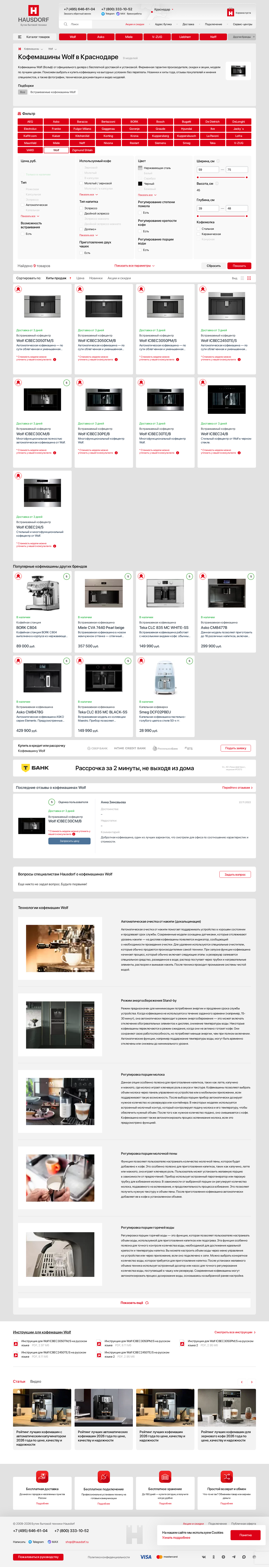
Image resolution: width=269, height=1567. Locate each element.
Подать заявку (235, 748)
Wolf (73, 37)
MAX (122, 13)
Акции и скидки (134, 24)
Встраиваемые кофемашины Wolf (53, 92)
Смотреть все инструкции (233, 1332)
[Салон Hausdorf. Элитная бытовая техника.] (19, 49)
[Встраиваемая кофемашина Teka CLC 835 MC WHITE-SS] (165, 592)
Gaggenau (108, 128)
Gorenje (134, 128)
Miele (129, 37)
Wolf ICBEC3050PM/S (158, 338)
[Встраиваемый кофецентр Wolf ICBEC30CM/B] (42, 398)
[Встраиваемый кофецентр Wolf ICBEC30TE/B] (165, 398)
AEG (30, 121)
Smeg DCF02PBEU (155, 709)
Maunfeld (30, 143)
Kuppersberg (160, 136)
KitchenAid (82, 136)
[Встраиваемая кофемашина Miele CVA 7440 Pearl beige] (104, 592)
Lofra (238, 136)
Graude (160, 128)
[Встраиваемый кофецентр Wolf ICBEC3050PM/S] (165, 305)
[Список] (242, 278)
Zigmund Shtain (82, 150)
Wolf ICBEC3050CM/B (97, 338)
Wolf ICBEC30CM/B (33, 431)
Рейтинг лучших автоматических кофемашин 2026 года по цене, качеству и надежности (104, 1419)
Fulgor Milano (82, 128)
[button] (28, 305)
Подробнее (42, 1503)
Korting (108, 136)
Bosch (160, 121)
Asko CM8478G (34, 709)
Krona (134, 136)
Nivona (108, 143)
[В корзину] (64, 645)
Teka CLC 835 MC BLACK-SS (102, 709)
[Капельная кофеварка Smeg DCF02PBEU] (165, 676)
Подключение (213, 24)
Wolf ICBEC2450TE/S (219, 338)
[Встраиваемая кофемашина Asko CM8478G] (42, 676)
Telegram (110, 13)
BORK (134, 121)
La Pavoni (213, 136)
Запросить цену (28, 367)
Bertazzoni (108, 121)
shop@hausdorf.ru (77, 1542)
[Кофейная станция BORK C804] (42, 592)
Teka (212, 143)
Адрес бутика (163, 24)
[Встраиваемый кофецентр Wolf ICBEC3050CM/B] (104, 305)
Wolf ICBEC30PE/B (95, 431)
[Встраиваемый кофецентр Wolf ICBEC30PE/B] (104, 398)
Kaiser (56, 136)
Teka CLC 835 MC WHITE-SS (164, 625)
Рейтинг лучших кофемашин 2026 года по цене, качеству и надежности (165, 1419)
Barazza (82, 121)
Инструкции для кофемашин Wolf (42, 1332)
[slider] (197, 177)
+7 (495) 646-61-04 (79, 9)
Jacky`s (238, 128)
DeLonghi (238, 121)
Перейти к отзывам (236, 787)
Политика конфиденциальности (109, 1557)
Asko (100, 37)
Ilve (213, 128)
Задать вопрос (235, 874)
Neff (213, 37)
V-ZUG (157, 37)
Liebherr (185, 37)
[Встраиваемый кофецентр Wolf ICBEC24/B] (227, 398)
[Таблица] (249, 278)
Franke (56, 128)
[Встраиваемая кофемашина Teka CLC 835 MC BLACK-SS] (104, 676)
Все (22, 92)
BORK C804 (28, 625)
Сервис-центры (242, 24)
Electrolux (30, 128)
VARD (30, 150)
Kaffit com (30, 136)
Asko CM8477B (219, 625)
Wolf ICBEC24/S (33, 524)
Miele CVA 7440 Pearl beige (101, 625)
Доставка (188, 24)
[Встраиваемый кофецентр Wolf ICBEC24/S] (42, 492)
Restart (134, 143)
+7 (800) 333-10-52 (116, 9)
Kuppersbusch (186, 136)
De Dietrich (213, 121)
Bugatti (186, 121)
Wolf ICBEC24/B (218, 431)
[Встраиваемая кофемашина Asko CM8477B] (227, 592)
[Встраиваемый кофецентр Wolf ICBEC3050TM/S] (42, 305)
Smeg (186, 143)
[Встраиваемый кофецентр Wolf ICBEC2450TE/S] (227, 305)
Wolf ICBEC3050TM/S (35, 338)
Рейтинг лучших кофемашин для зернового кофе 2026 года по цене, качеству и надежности (227, 1419)
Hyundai (186, 128)
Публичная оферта (243, 1523)
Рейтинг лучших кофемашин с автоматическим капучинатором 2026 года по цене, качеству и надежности (42, 1419)
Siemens (160, 143)
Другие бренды (242, 36)
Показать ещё (132, 1303)
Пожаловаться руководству (38, 1557)
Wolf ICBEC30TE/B (156, 431)
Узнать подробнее (176, 1538)
